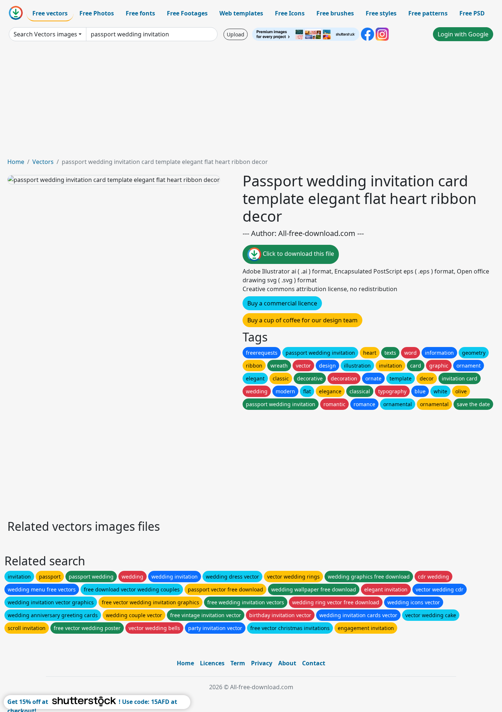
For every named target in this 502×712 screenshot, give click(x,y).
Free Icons (290, 13)
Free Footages (187, 13)
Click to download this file (297, 254)
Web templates (241, 13)
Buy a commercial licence (282, 303)
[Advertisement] (251, 102)
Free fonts (140, 13)
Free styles (381, 13)
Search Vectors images (45, 34)
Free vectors (50, 13)
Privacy (261, 663)
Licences (212, 663)
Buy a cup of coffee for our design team (302, 320)
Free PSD (472, 13)
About (287, 663)
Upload (235, 34)
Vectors (43, 162)
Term (237, 663)
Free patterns (428, 13)
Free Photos (96, 13)
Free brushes (335, 13)
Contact (313, 663)
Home (15, 162)
